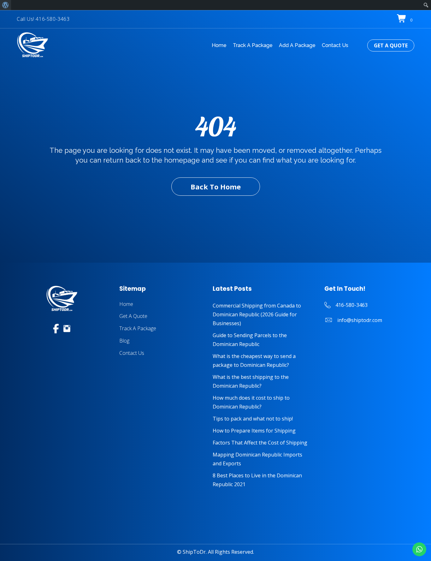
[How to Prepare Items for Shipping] (262, 431)
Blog (124, 340)
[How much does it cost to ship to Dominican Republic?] (262, 402)
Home (126, 304)
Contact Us (131, 352)
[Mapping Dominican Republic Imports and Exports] (262, 459)
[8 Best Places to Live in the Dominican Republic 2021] (262, 479)
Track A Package (137, 328)
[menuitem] (5, 5)
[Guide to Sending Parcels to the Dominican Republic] (262, 339)
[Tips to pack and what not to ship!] (262, 419)
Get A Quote (133, 316)
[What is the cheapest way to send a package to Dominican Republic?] (262, 360)
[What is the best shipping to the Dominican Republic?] (262, 381)
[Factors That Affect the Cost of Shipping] (262, 443)
